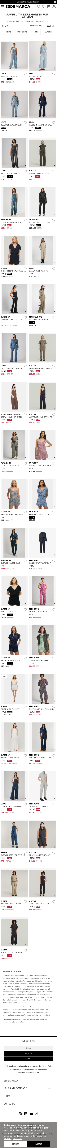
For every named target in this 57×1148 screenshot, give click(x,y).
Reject (15, 1144)
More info (17, 1138)
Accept (38, 1144)
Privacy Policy (47, 1066)
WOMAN (28, 1053)
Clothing (19, 21)
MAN (28, 1059)
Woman (10, 21)
